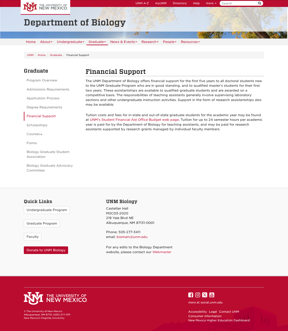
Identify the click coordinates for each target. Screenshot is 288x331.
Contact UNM (229, 311)
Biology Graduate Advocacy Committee (50, 168)
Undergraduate (69, 42)
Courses (33, 134)
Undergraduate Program (47, 210)
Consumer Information (205, 316)
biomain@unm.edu (132, 237)
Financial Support (41, 116)
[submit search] (259, 3)
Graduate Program (42, 223)
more (210, 3)
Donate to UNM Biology (46, 250)
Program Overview (42, 80)
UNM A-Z (142, 3)
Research (148, 42)
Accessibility (197, 311)
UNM (30, 55)
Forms (32, 143)
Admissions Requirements (48, 89)
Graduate (96, 42)
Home (31, 42)
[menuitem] (31, 42)
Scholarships (37, 125)
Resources (189, 42)
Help (196, 3)
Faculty (33, 237)
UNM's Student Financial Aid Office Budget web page (134, 120)
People (168, 42)
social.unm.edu (212, 302)
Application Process (43, 98)
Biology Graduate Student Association (48, 154)
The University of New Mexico (45, 7)
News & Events (122, 42)
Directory (180, 3)
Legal (213, 311)
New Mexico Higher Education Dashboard (219, 320)
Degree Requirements (44, 107)
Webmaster (161, 252)
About (45, 42)
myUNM (161, 3)
